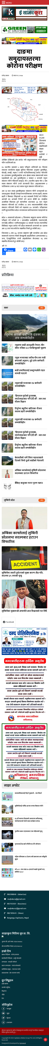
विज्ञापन (4, 991)
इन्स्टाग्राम (9, 1022)
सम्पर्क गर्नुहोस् (6, 987)
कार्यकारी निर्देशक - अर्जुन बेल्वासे (11, 958)
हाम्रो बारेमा (5, 983)
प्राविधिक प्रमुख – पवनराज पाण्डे (11, 969)
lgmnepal (23, 1043)
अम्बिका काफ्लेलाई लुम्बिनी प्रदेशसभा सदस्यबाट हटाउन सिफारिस (20, 537)
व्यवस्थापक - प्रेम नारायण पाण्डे (11, 973)
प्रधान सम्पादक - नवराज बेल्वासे (11, 965)
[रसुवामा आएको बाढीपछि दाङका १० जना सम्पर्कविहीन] (24, 327)
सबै (41, 308)
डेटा (3, 998)
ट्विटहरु (8, 1018)
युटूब (7, 1013)
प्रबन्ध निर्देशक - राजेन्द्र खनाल (10, 954)
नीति (3, 994)
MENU (9, 3)
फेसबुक (8, 1008)
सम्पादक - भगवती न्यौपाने (9, 962)
